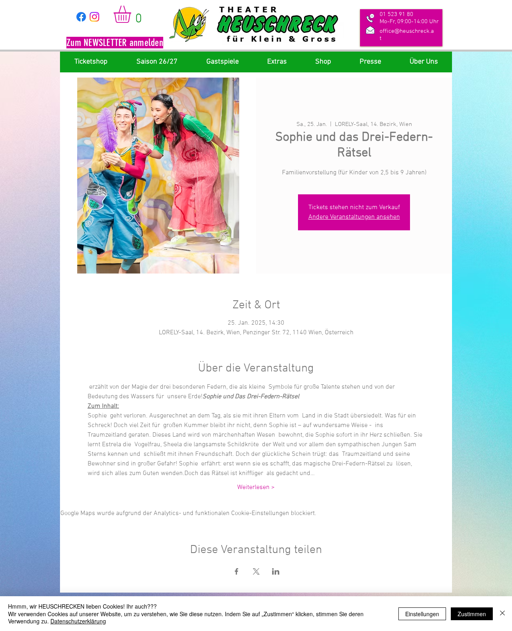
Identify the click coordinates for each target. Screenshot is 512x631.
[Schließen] (502, 614)
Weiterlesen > (256, 487)
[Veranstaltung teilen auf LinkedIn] (276, 571)
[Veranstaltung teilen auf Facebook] (236, 571)
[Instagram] (94, 16)
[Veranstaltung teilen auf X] (256, 571)
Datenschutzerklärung (78, 621)
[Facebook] (81, 16)
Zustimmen (472, 614)
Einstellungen (422, 614)
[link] (132, 14)
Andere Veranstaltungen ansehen (354, 217)
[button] (114, 44)
